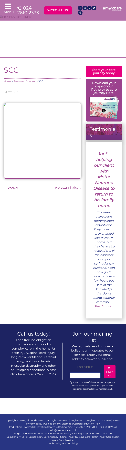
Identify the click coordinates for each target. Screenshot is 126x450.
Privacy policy (34, 423)
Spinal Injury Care (17, 436)
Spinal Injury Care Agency (43, 436)
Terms (116, 420)
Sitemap (66, 423)
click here (17, 374)
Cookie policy (52, 423)
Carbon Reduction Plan (86, 423)
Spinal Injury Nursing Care (75, 436)
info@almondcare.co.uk (102, 389)
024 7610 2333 (28, 10)
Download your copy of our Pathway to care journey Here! (104, 88)
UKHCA (11, 187)
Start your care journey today (104, 71)
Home (7, 81)
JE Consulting (70, 443)
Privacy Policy (90, 386)
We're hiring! (58, 10)
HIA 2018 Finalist (68, 187)
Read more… (104, 306)
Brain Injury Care (101, 436)
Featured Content (25, 81)
